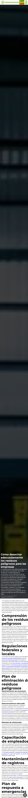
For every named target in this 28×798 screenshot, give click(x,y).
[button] (26, 2)
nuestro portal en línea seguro (15, 777)
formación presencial (9, 752)
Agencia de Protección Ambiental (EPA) (11, 658)
